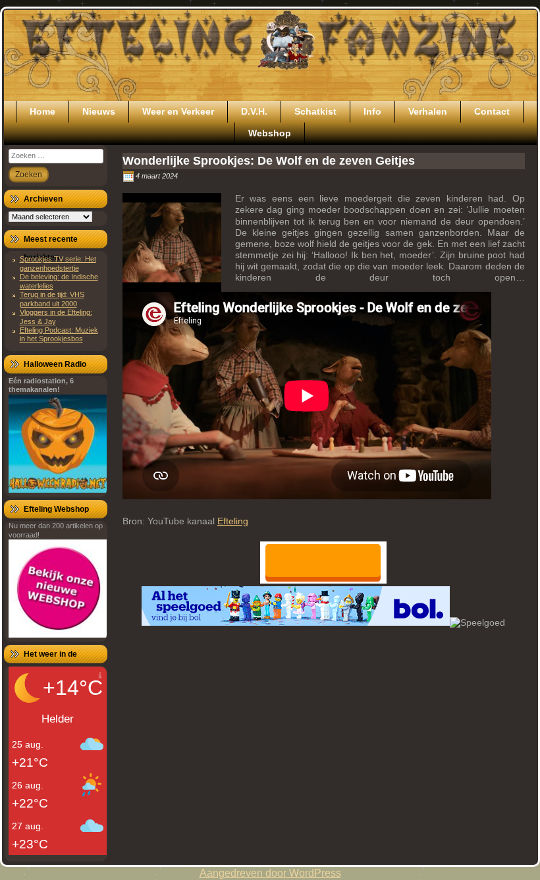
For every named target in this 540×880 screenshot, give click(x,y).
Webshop (269, 133)
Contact (492, 111)
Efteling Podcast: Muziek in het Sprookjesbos (59, 334)
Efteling (232, 521)
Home (42, 111)
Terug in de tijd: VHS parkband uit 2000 (52, 298)
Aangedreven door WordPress (270, 873)
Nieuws (98, 111)
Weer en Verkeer (178, 111)
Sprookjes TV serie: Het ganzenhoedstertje (58, 263)
